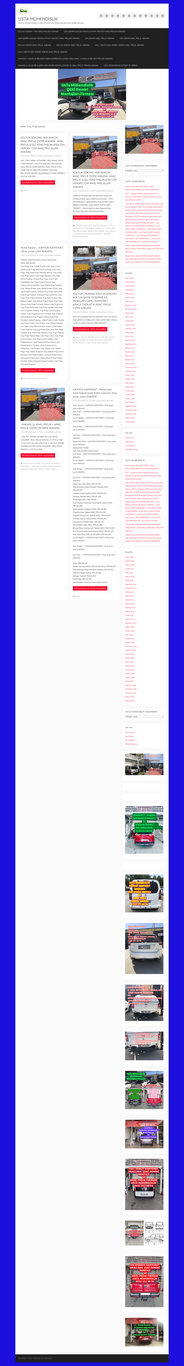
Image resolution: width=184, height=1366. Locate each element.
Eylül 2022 (129, 301)
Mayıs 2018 (129, 418)
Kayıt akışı (129, 442)
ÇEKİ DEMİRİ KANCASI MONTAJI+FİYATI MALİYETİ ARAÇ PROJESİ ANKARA (94, 31)
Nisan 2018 (129, 422)
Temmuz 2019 (131, 367)
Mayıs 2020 (129, 348)
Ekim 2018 (129, 402)
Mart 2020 (129, 356)
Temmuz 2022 (131, 309)
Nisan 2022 (129, 313)
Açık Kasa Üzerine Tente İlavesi (35, 378)
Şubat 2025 (129, 282)
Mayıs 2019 (129, 375)
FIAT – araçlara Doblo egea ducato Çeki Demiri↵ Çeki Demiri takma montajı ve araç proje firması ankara (143, 196)
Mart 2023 (129, 294)
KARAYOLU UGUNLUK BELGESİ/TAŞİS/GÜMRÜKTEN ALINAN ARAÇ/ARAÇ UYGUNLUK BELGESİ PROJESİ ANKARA (65, 58)
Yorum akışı (130, 445)
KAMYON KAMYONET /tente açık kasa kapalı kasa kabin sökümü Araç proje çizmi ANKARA (95, 393)
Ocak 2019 (129, 391)
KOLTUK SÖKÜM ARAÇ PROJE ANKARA (34, 45)
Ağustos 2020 (130, 344)
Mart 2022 (129, 317)
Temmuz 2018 (131, 410)
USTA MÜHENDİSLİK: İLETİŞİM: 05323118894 (37, 156)
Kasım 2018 (129, 398)
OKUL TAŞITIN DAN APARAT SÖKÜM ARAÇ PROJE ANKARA (119, 45)
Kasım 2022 (130, 297)
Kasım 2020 (130, 340)
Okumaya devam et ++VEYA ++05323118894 (37, 182)
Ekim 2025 (129, 278)
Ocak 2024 (129, 290)
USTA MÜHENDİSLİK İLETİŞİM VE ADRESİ (120, 65)
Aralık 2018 (129, 394)
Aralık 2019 (129, 363)
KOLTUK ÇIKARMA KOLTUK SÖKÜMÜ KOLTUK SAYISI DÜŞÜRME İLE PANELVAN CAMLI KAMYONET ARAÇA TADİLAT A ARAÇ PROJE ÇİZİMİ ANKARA (95, 301)
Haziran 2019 (130, 371)
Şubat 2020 (129, 360)
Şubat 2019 (129, 387)
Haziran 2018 (130, 414)
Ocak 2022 (129, 321)
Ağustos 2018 (130, 406)
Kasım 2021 (129, 325)
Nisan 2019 (129, 379)
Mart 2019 (129, 383)
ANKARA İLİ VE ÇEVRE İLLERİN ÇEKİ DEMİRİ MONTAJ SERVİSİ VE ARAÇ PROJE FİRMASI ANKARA (58, 65)
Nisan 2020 (129, 352)
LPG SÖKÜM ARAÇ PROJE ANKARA (99, 38)
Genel (26, 190)
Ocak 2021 (129, 336)
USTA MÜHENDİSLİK (38, 18)
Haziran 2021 (130, 329)
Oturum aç (129, 438)
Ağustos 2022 (130, 305)
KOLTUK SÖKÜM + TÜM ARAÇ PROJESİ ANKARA (38, 31)
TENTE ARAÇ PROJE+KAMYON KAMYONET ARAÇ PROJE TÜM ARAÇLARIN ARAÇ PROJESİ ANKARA (144, 249)
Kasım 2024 (130, 286)
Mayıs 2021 (129, 332)
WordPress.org (131, 449)
